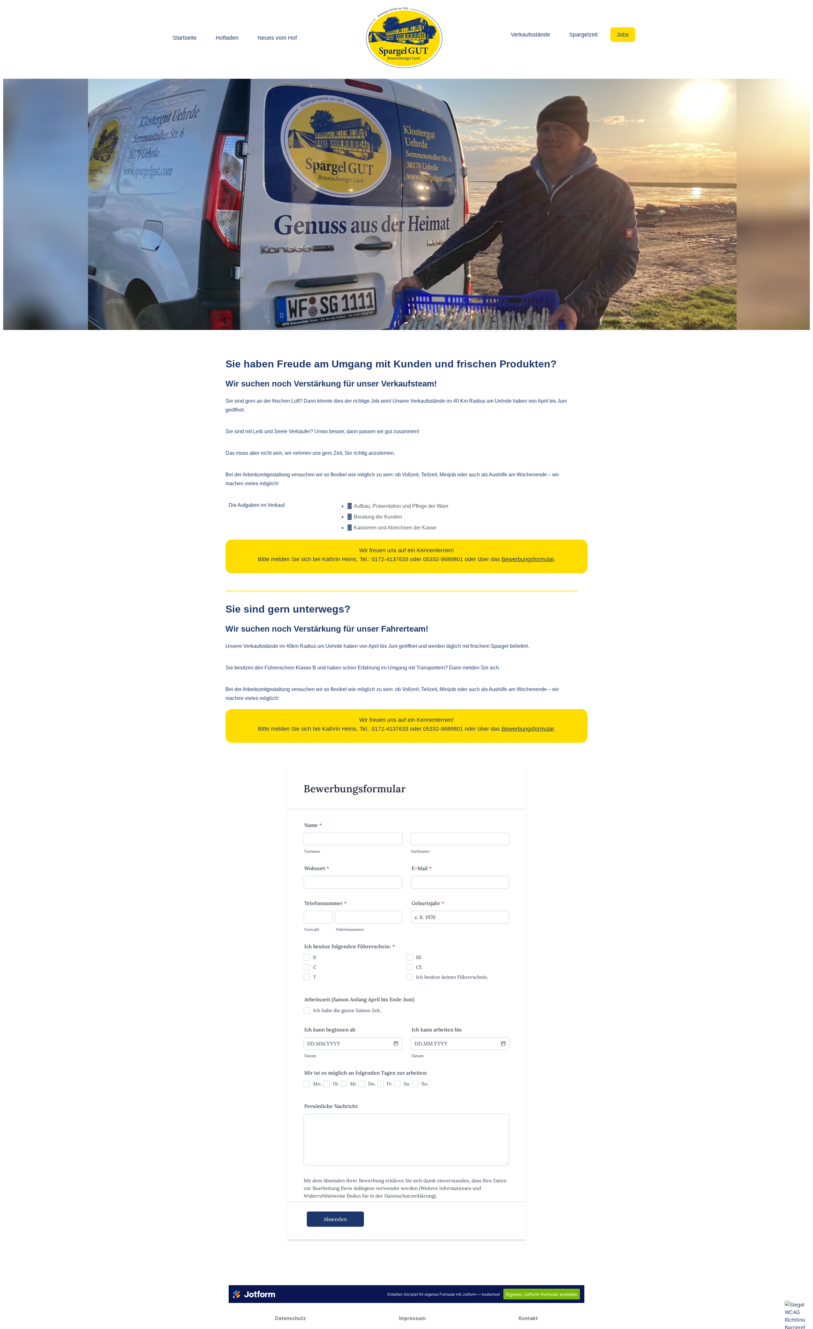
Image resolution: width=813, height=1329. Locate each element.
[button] (11, 205)
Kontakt (528, 1318)
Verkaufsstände (530, 34)
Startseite (184, 38)
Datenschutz (290, 1318)
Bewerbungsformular (527, 559)
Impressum (412, 1318)
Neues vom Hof (277, 38)
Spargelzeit (583, 34)
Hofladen (227, 38)
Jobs (623, 34)
